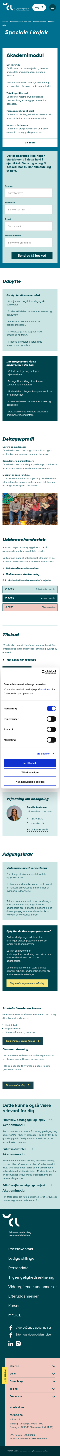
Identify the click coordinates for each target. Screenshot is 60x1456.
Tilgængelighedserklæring (31, 1277)
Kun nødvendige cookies (30, 781)
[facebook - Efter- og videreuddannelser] (11, 1336)
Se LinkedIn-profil (37, 829)
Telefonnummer (13, 235)
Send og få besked (32, 255)
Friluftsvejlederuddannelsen (22, 568)
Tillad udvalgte (30, 772)
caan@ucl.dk (38, 823)
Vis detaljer (43, 753)
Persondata (18, 1268)
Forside (5, 21)
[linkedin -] (11, 1344)
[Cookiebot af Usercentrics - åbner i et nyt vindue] (42, 672)
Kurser (14, 1305)
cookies (45, 689)
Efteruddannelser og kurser (20, 21)
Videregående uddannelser (32, 1286)
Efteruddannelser (39, 21)
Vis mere (30, 142)
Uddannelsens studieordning (22, 574)
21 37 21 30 (37, 818)
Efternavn (10, 202)
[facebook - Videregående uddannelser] (11, 1328)
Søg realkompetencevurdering (27, 983)
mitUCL (14, 1315)
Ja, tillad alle (30, 763)
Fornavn (9, 185)
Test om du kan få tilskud (21, 660)
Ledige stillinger (22, 1258)
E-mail (8, 219)
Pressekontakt (20, 1249)
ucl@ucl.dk (15, 1419)
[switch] (51, 719)
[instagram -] (19, 1344)
